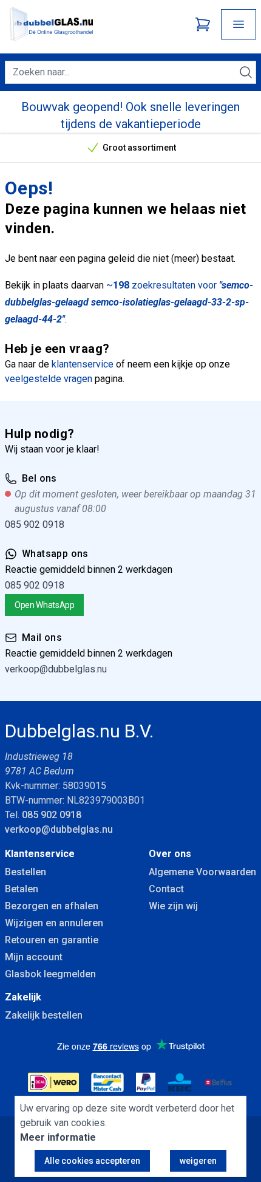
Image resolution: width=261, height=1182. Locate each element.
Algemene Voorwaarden (202, 872)
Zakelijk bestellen (44, 1015)
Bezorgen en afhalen (51, 906)
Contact (166, 889)
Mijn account (34, 957)
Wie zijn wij (173, 906)
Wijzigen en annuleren (54, 923)
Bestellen (25, 872)
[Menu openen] (238, 24)
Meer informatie (58, 1137)
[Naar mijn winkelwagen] (202, 24)
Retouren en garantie (51, 940)
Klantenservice (40, 853)
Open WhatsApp (44, 605)
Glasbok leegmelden (50, 974)
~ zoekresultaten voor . (129, 302)
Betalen (21, 889)
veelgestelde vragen (48, 378)
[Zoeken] (246, 72)
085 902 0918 (34, 524)
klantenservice (83, 364)
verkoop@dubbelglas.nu (56, 669)
